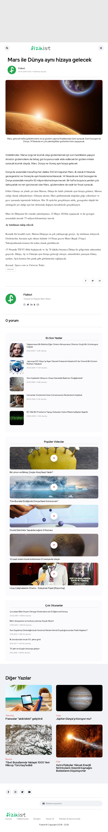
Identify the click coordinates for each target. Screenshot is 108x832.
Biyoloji (8, 759)
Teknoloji (9, 715)
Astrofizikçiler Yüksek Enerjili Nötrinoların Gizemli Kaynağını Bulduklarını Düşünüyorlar (74, 767)
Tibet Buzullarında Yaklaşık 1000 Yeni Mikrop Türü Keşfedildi (27, 764)
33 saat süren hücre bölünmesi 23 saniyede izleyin (35, 559)
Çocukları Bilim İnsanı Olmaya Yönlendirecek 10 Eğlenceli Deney (39, 611)
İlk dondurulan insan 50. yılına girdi (25, 639)
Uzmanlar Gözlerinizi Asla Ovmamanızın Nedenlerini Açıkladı (54, 395)
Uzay (58, 715)
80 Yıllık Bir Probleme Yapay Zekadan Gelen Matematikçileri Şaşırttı (57, 412)
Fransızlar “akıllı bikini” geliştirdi (23, 719)
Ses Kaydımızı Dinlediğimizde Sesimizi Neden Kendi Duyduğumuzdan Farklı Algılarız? (49, 630)
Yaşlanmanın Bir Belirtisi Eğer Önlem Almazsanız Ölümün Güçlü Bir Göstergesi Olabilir (62, 345)
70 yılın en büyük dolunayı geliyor (25, 648)
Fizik (58, 761)
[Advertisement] (54, 21)
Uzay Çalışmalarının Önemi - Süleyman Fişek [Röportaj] (37, 588)
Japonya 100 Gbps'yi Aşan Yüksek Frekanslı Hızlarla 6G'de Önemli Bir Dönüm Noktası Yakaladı (62, 362)
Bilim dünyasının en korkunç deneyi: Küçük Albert (32, 621)
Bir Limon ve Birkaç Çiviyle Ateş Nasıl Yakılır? (31, 472)
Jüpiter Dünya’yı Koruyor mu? (74, 719)
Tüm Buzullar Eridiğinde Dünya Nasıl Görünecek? (34, 501)
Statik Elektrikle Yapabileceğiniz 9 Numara (31, 530)
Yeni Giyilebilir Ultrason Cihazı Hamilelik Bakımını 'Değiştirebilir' (55, 378)
